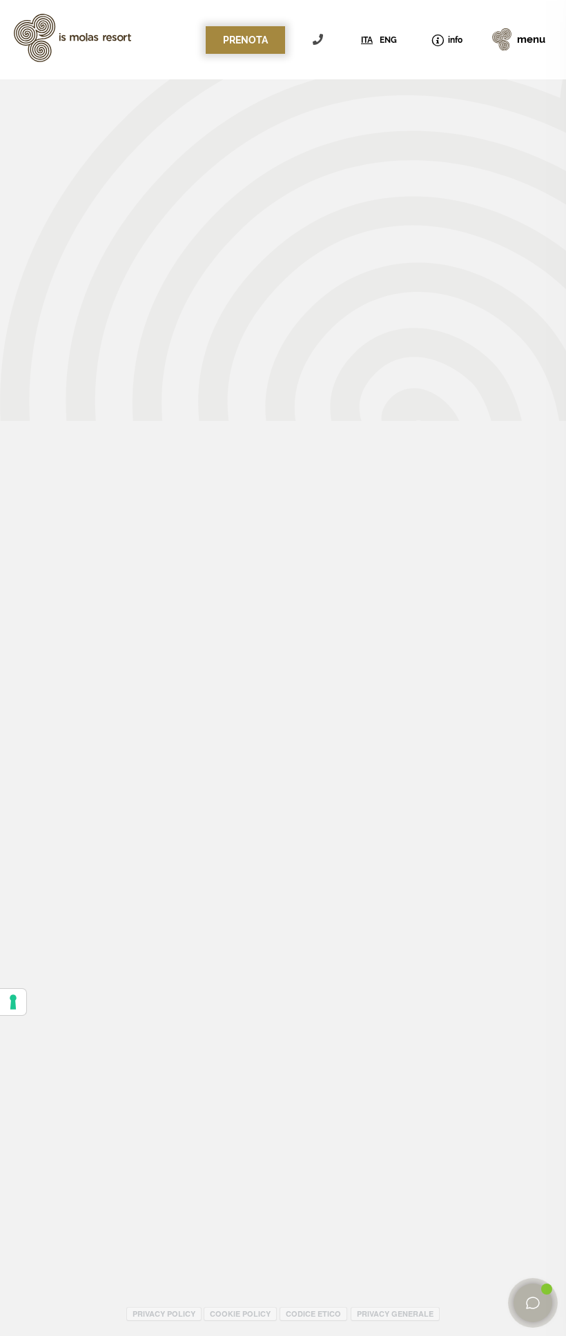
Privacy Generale (395, 1313)
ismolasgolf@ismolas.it (417, 223)
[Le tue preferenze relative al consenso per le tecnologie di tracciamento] (13, 1002)
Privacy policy (164, 1313)
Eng (388, 40)
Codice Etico (313, 1313)
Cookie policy (240, 1313)
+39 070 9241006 (319, 40)
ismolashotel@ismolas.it (427, 208)
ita (367, 40)
